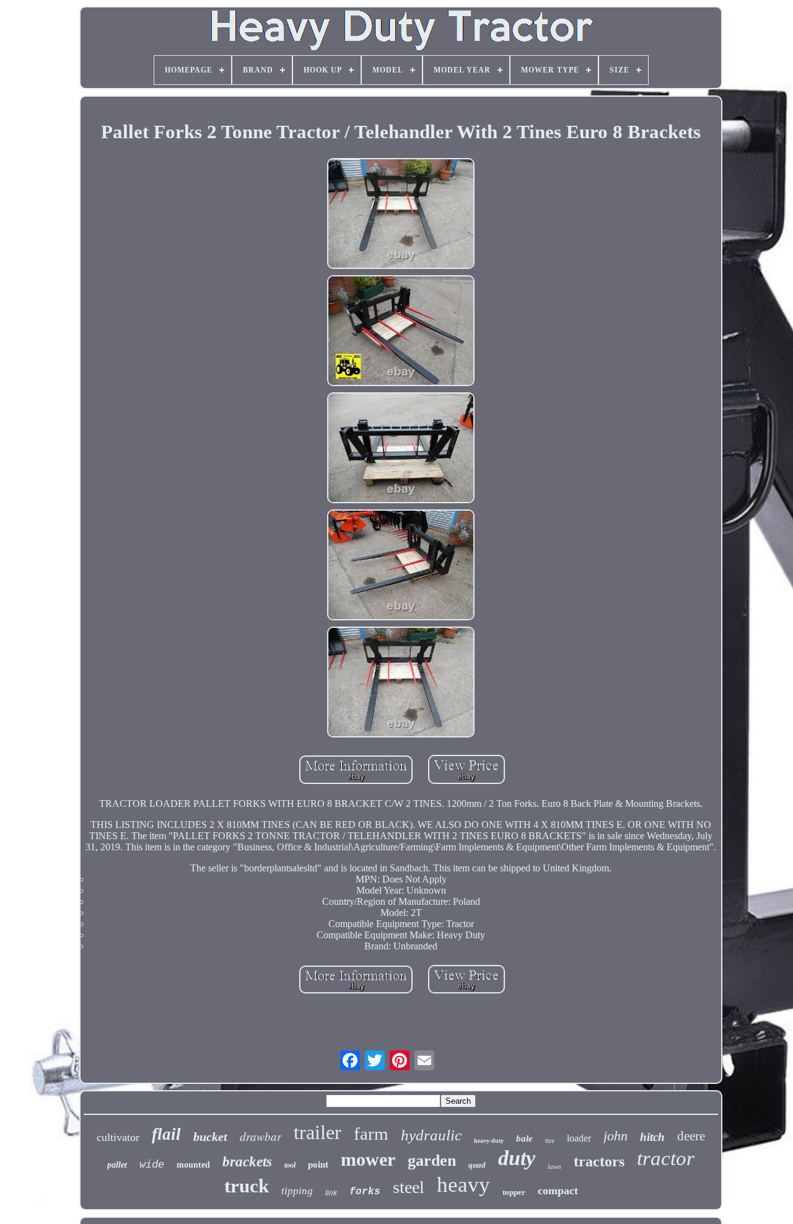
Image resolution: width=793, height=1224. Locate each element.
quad (477, 1164)
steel (408, 1187)
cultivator (118, 1137)
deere (691, 1136)
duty (516, 1158)
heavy (463, 1185)
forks (364, 1191)
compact (558, 1190)
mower (368, 1159)
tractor (665, 1158)
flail (166, 1134)
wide (151, 1164)
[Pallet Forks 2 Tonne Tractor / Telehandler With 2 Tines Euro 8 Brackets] (400, 214)
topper (513, 1192)
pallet (117, 1164)
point (318, 1164)
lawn (554, 1166)
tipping (297, 1191)
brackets (247, 1161)
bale (524, 1138)
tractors (599, 1161)
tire (549, 1140)
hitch (652, 1136)
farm (371, 1133)
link (331, 1193)
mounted (193, 1164)
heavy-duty (489, 1140)
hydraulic (431, 1135)
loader (579, 1138)
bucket (210, 1136)
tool (290, 1165)
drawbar (260, 1136)
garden (432, 1160)
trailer (317, 1132)
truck (246, 1186)
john (615, 1135)
